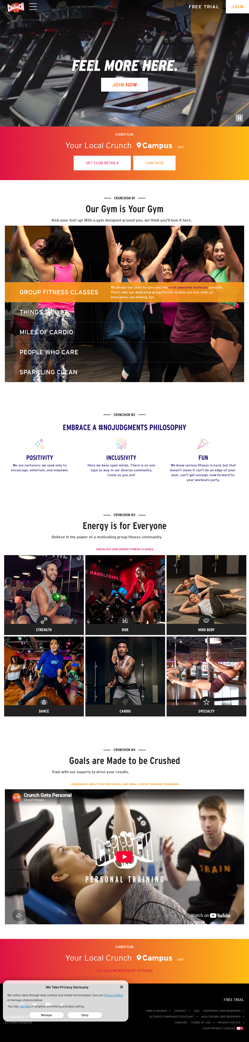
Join (237, 6)
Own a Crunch (156, 1011)
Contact (180, 1011)
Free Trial (204, 6)
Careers (181, 1022)
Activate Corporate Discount (171, 1016)
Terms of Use (201, 1022)
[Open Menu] (33, 6)
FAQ (196, 1011)
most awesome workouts (189, 287)
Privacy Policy (229, 1022)
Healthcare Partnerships (220, 1016)
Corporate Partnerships (221, 1011)
